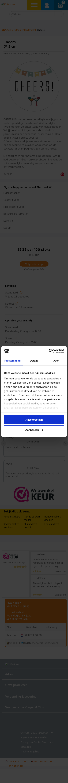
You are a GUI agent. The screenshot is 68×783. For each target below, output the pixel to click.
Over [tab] (56, 360)
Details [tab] (34, 360)
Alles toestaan (34, 419)
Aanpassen (32, 429)
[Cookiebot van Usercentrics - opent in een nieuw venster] (49, 351)
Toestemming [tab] (12, 360)
